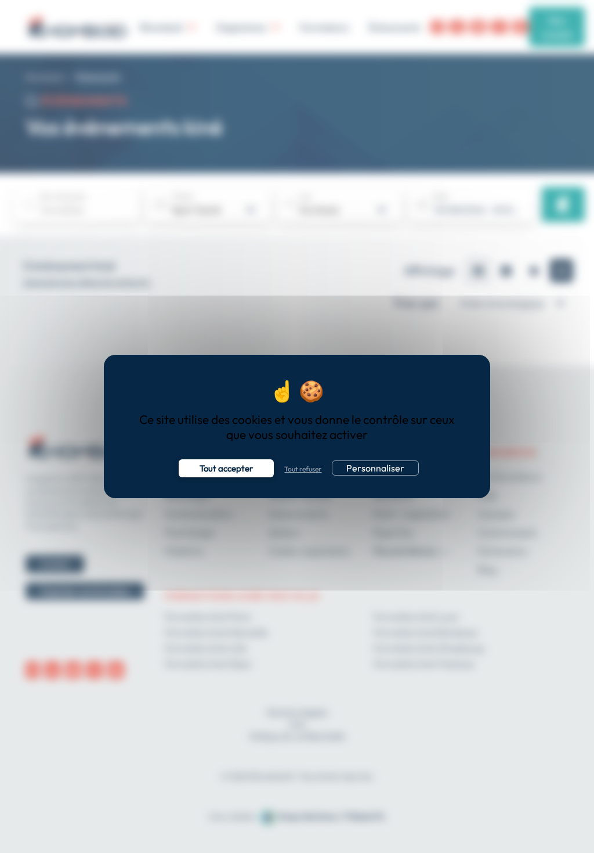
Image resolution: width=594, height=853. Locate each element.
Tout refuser (302, 469)
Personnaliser (375, 468)
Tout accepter (226, 468)
